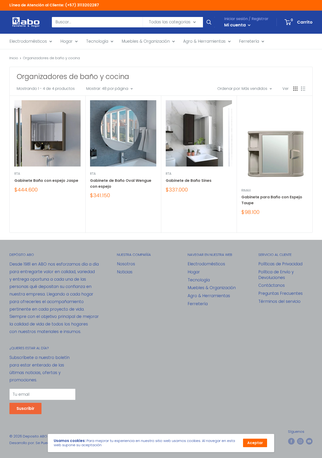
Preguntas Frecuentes (280, 293)
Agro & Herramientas (204, 41)
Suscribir (25, 408)
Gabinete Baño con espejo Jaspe (46, 180)
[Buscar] (209, 22)
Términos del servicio (279, 301)
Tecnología (97, 41)
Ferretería (249, 41)
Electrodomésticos (28, 41)
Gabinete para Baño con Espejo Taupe (271, 200)
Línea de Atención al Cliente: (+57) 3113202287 (54, 5)
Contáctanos (271, 285)
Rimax (246, 190)
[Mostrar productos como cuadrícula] (295, 89)
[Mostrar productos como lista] (303, 89)
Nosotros (126, 264)
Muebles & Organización (146, 41)
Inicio (13, 57)
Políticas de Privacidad (280, 264)
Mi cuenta (235, 25)
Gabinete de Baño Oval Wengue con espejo (120, 183)
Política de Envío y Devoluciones (276, 274)
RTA (17, 173)
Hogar (66, 41)
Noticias (124, 272)
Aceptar (255, 442)
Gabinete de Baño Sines (188, 180)
